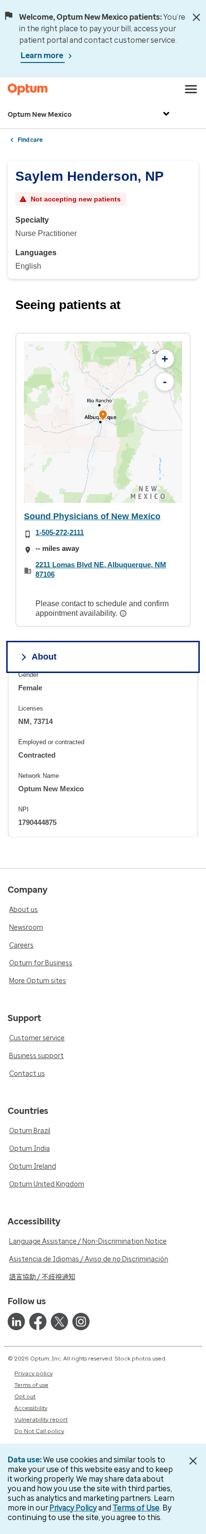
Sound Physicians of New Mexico (92, 516)
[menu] (191, 89)
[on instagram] (81, 1321)
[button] (103, 417)
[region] (103, 422)
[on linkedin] (16, 1321)
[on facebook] (37, 1321)
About (44, 656)
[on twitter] (59, 1321)
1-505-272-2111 (59, 532)
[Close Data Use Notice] (193, 1461)
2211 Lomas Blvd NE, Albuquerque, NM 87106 (100, 569)
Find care (30, 140)
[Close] (196, 17)
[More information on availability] (124, 613)
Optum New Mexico (40, 115)
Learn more (43, 55)
